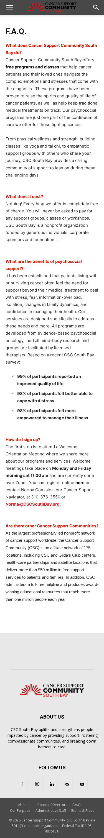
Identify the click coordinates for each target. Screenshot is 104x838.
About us (25, 804)
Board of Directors (52, 804)
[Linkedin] (52, 784)
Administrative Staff (50, 810)
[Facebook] (22, 784)
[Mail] (67, 784)
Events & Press (82, 810)
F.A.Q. (77, 804)
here (80, 482)
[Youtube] (82, 784)
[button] (9, 7)
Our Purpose (20, 810)
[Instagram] (37, 784)
